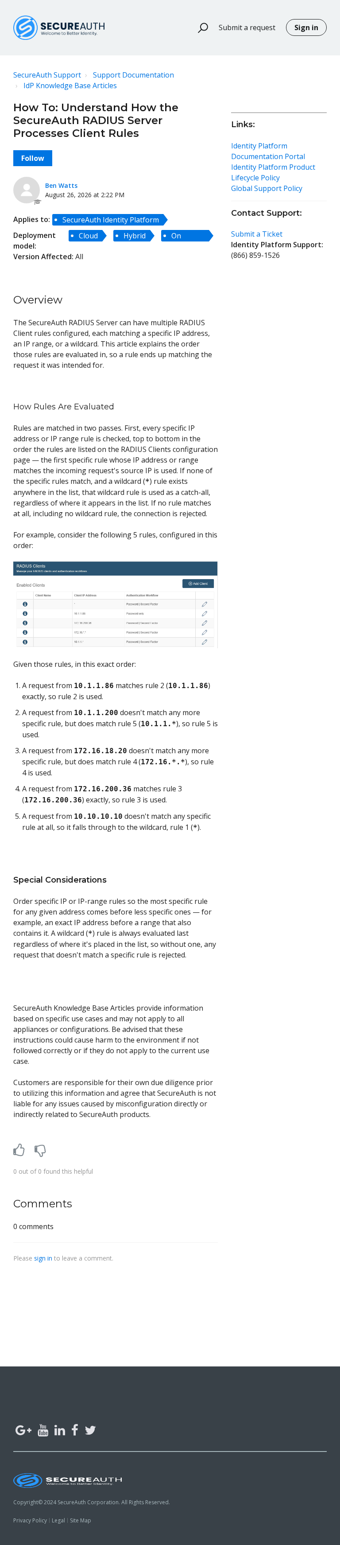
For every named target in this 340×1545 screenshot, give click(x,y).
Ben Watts (61, 185)
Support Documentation (133, 75)
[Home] (58, 28)
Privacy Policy (30, 1520)
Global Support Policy (266, 188)
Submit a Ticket (256, 234)
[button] (199, 27)
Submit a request (247, 27)
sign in (43, 1258)
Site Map (80, 1520)
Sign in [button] (306, 27)
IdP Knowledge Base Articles (70, 85)
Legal (58, 1520)
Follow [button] (32, 158)
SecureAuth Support (47, 75)
